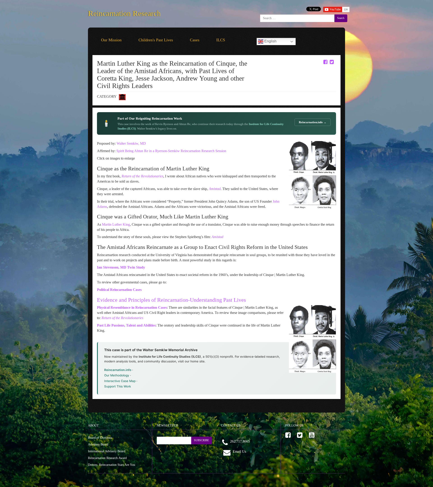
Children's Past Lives (155, 40)
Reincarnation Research (124, 12)
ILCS (220, 40)
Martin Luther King (115, 224)
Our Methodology (116, 375)
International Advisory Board (106, 451)
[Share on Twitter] (332, 62)
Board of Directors (100, 437)
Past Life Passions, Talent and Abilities (126, 325)
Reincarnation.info (117, 370)
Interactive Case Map (120, 381)
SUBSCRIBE (201, 440)
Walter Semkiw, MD (131, 143)
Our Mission (111, 40)
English (269, 41)
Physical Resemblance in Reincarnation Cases (132, 307)
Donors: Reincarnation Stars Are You (111, 464)
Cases (194, 40)
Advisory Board (98, 444)
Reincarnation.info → (312, 122)
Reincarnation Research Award (107, 458)
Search (340, 18)
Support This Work (117, 386)
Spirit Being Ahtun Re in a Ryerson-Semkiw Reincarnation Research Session (171, 151)
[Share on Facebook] (325, 62)
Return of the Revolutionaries (122, 318)
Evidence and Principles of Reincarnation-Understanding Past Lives (171, 300)
